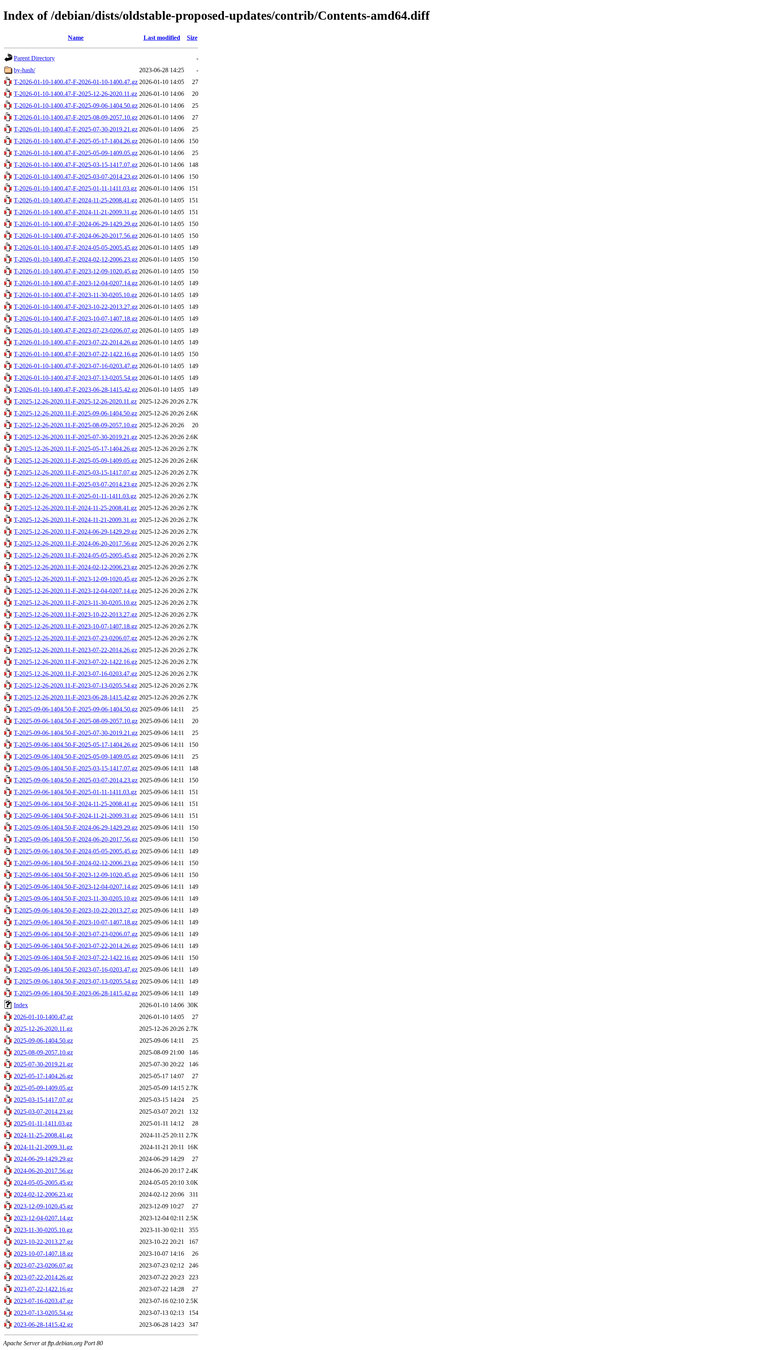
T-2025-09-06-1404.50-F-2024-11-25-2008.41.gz (75, 803)
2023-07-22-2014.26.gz (43, 1277)
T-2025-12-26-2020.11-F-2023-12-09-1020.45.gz (75, 579)
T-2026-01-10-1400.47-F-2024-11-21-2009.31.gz (75, 212)
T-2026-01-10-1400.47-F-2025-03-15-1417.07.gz (76, 164)
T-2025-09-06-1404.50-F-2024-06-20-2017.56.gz (76, 839)
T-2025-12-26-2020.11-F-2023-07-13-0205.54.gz (75, 685)
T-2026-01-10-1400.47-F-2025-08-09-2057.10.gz (76, 117)
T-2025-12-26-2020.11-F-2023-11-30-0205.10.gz (75, 602)
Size (192, 37)
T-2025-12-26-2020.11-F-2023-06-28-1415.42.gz (75, 697)
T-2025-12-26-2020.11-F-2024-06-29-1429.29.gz (75, 531)
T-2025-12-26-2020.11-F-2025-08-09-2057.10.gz (75, 425)
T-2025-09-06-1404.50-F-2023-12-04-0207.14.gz (76, 886)
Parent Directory (34, 58)
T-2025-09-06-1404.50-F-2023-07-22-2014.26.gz (76, 945)
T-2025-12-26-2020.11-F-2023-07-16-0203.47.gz (75, 673)
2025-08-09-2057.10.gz (43, 1052)
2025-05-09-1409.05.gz (43, 1087)
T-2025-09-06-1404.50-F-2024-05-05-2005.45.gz (76, 851)
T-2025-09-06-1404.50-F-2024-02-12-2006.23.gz (76, 863)
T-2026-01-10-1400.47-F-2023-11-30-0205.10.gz (75, 295)
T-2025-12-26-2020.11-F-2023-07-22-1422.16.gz (75, 661)
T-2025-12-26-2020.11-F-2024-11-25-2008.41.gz (75, 508)
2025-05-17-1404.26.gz (43, 1076)
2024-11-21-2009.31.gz (43, 1147)
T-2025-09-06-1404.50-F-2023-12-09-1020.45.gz (76, 874)
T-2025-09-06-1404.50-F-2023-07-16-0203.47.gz (76, 969)
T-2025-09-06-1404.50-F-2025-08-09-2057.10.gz (76, 721)
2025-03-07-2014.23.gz (43, 1111)
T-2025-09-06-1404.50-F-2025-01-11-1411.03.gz (75, 792)
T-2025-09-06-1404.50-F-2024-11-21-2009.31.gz (75, 815)
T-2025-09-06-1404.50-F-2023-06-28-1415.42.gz (76, 993)
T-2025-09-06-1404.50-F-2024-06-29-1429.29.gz (76, 827)
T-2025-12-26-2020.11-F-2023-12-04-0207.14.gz (75, 590)
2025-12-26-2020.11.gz (43, 1028)
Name (76, 37)
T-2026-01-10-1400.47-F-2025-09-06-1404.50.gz (76, 105)
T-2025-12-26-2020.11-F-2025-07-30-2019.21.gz (75, 437)
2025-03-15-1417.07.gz (43, 1099)
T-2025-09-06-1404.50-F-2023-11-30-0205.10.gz (75, 898)
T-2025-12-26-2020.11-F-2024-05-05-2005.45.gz (75, 555)
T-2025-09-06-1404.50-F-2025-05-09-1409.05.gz (76, 756)
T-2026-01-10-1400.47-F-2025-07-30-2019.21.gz (76, 129)
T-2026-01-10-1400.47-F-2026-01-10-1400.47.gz (76, 82)
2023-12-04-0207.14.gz (43, 1218)
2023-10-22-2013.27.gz (43, 1241)
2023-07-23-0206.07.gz (43, 1265)
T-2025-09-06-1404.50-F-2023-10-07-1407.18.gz (76, 922)
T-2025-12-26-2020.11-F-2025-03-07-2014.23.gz (75, 484)
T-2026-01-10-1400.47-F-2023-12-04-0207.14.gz (76, 283)
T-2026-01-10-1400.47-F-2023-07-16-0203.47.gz (76, 366)
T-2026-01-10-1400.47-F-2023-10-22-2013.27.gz (76, 306)
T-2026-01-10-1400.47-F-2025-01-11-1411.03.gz (75, 188)
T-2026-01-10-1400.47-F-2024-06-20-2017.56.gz (76, 235)
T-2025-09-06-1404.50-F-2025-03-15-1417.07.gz (76, 768)
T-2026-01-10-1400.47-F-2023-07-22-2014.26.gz (76, 342)
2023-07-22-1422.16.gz (43, 1289)
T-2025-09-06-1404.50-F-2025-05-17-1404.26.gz (76, 744)
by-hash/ (24, 70)
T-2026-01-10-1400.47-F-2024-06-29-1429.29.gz (76, 224)
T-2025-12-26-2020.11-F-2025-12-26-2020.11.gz (75, 401)
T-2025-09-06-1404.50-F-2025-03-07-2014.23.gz (76, 780)
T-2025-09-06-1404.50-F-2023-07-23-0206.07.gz (76, 934)
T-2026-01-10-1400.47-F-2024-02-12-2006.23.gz (76, 259)
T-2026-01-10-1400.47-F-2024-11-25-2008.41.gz (75, 200)
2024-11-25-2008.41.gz (43, 1135)
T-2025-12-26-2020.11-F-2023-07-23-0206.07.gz (75, 638)
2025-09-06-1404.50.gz (43, 1040)
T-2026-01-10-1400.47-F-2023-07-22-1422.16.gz (76, 354)
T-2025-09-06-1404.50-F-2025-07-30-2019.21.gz (76, 732)
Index (21, 1005)
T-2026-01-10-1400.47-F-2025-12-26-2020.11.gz (75, 93)
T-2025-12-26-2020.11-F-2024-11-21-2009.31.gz (75, 519)
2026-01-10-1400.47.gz (43, 1016)
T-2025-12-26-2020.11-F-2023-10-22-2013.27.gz (75, 614)
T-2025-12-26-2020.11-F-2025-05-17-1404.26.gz (75, 448)
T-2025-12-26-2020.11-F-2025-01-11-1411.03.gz (75, 496)
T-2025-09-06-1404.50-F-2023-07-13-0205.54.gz (76, 981)
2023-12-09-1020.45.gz (43, 1206)
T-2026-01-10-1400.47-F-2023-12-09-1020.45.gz (76, 271)
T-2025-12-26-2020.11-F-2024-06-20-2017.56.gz (75, 543)
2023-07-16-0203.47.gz (43, 1301)
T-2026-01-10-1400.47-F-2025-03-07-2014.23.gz (76, 176)
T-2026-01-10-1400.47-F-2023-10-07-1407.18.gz (76, 318)
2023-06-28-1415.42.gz (43, 1324)
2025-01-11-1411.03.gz (43, 1123)
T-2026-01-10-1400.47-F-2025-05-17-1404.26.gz (76, 141)
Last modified (162, 37)
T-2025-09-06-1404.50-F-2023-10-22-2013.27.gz (76, 910)
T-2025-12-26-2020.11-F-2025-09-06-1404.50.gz (75, 413)
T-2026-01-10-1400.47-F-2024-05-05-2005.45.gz (76, 247)
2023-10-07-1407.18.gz (43, 1253)
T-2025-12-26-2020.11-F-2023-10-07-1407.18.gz (75, 626)
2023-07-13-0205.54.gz (43, 1312)
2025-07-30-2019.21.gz (43, 1064)
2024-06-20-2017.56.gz (43, 1170)
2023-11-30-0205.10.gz (43, 1230)
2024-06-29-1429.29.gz (43, 1159)
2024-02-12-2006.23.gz (43, 1194)
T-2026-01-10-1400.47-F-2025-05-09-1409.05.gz (76, 153)
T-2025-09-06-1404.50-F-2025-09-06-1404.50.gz (76, 709)
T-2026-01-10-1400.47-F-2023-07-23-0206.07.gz (76, 330)
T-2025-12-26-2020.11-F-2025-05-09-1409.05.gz (75, 460)
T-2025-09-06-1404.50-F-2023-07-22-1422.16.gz (76, 957)
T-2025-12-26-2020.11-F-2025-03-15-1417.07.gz (75, 472)
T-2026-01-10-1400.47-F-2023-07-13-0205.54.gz (76, 377)
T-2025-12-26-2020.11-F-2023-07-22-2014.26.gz (75, 650)
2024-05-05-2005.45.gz (43, 1182)
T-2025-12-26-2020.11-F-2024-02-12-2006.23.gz (75, 567)
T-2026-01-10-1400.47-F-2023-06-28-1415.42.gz (76, 389)
